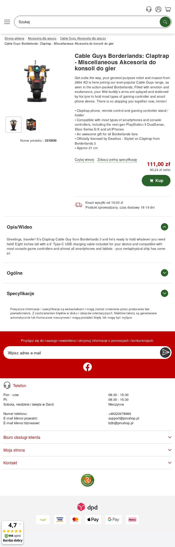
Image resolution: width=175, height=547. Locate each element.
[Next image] (62, 82)
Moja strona (14, 450)
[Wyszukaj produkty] (165, 22)
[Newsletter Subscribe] (165, 352)
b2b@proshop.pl (120, 422)
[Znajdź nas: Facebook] (87, 366)
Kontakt (10, 462)
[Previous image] (11, 82)
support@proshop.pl (123, 418)
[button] (37, 81)
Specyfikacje (20, 293)
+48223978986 (119, 413)
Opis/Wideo (19, 226)
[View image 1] (13, 125)
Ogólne (15, 272)
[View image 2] (31, 125)
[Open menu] (7, 22)
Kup (158, 180)
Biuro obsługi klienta (21, 437)
